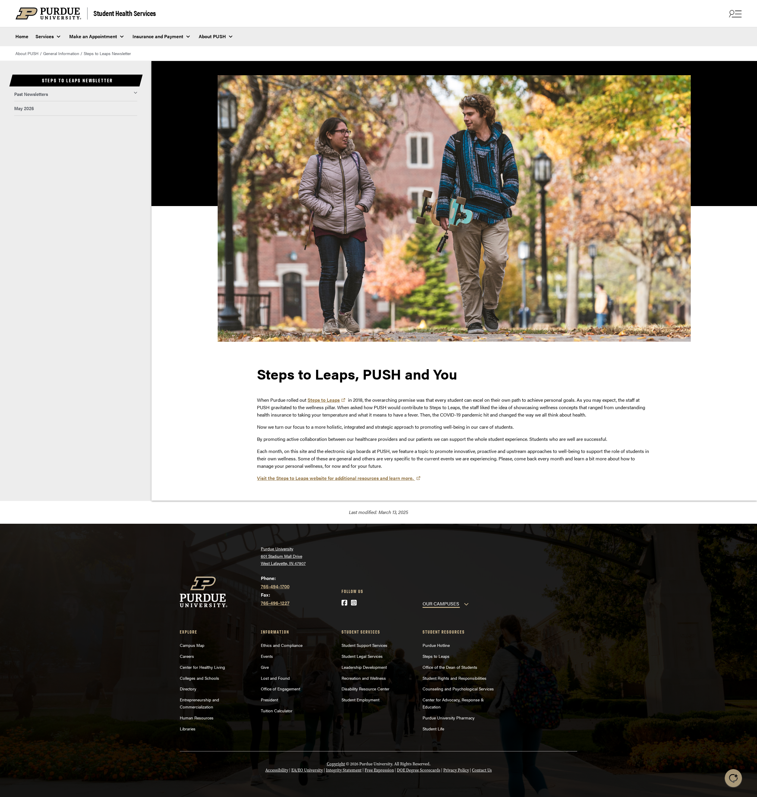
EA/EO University (307, 770)
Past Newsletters (31, 94)
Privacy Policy (456, 770)
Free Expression (379, 770)
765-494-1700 (275, 586)
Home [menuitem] (21, 36)
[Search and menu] (734, 14)
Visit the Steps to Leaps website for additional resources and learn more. (336, 478)
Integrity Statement (344, 770)
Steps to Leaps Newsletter (107, 53)
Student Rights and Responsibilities (454, 678)
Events (267, 656)
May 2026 (24, 108)
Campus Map (192, 645)
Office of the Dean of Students (450, 667)
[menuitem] (75, 94)
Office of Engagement (280, 689)
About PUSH (26, 53)
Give (265, 667)
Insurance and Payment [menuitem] (157, 36)
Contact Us (482, 770)
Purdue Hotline (436, 645)
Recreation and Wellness (364, 678)
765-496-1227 (275, 603)
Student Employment (360, 700)
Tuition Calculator (276, 711)
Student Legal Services (362, 656)
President (269, 700)
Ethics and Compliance (282, 645)
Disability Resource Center (365, 689)
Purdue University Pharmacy (449, 718)
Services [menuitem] (44, 36)
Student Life (433, 729)
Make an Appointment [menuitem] (93, 36)
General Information (61, 53)
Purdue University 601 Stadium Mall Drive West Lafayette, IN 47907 (283, 556)
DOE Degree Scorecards (418, 770)
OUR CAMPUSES (441, 603)
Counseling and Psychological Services (458, 689)
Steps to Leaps (324, 399)
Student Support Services (364, 645)
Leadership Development (364, 667)
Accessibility (276, 770)
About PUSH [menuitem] (212, 36)
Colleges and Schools (199, 678)
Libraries (187, 729)
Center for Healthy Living (202, 667)
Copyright (336, 764)
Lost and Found (275, 678)
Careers (187, 656)
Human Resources (196, 718)
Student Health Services (124, 13)
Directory (188, 689)
